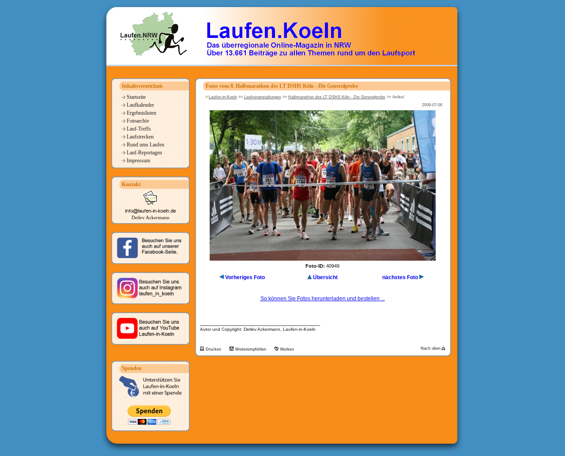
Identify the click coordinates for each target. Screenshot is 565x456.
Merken (287, 349)
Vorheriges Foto (245, 277)
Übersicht (325, 277)
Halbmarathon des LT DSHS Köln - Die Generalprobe (336, 97)
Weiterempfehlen (251, 349)
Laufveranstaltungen (262, 97)
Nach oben (431, 348)
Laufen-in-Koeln (223, 97)
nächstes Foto (400, 277)
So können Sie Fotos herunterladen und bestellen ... (322, 298)
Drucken (214, 349)
